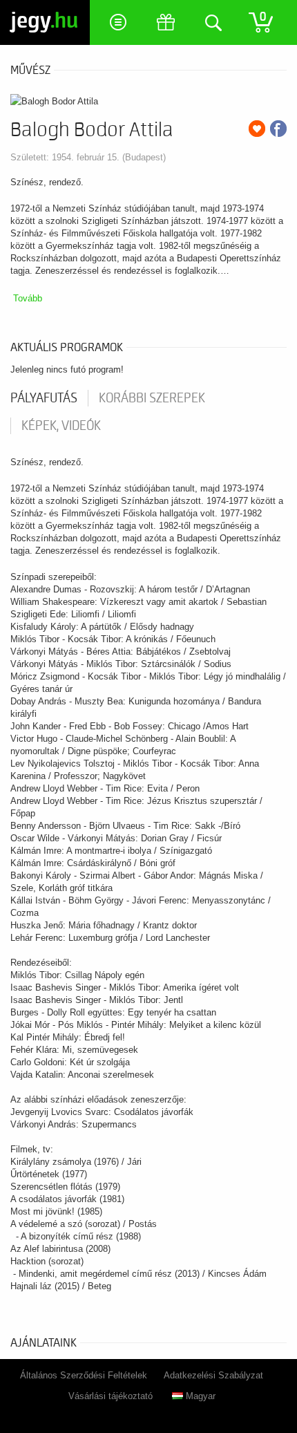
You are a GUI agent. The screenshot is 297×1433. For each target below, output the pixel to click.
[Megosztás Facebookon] (278, 128)
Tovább (27, 298)
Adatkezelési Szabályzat (213, 1375)
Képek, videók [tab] (61, 425)
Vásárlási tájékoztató (110, 1396)
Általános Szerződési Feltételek (83, 1375)
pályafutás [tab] (43, 398)
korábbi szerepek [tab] (152, 398)
